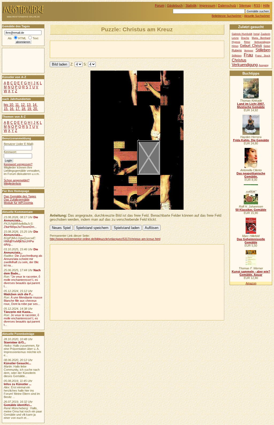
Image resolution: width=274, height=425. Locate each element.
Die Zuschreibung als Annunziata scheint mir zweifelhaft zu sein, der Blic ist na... (23, 260)
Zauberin (265, 34)
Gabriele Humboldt (242, 34)
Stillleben (237, 55)
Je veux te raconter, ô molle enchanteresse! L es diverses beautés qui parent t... (22, 319)
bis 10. (9, 105)
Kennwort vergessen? (18, 164)
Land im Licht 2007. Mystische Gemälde (251, 105)
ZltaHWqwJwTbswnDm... (20, 226)
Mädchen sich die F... (18, 294)
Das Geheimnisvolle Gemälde (251, 241)
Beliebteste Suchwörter (227, 15)
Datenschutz (227, 5)
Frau (248, 55)
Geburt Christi (251, 46)
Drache (245, 38)
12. (23, 105)
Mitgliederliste (12, 183)
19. (29, 109)
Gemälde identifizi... (18, 405)
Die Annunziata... (21, 219)
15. (6, 109)
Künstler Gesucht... (17, 363)
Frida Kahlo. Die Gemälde (251, 140)
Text (35, 38)
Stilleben (263, 50)
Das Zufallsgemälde (16, 199)
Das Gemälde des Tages (20, 196)
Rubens (237, 50)
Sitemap (245, 5)
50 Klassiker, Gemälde (250, 209)
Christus (239, 60)
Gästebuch (175, 5)
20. (35, 109)
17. (18, 109)
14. (35, 105)
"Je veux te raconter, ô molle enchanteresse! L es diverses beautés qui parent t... (22, 281)
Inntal (256, 34)
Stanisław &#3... (15, 342)
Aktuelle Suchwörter (257, 15)
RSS (257, 5)
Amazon (251, 283)
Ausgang (263, 65)
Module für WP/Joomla (18, 202)
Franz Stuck (262, 55)
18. (23, 109)
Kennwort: (10, 152)
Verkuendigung (245, 64)
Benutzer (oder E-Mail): (19, 144)
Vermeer (248, 50)
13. (29, 105)
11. (17, 105)
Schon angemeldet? (16, 180)
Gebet (267, 46)
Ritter (247, 42)
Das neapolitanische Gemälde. (251, 175)
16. (12, 109)
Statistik (191, 5)
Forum (159, 5)
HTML (22, 38)
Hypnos (236, 42)
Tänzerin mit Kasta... (18, 311)
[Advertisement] (112, 49)
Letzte (235, 38)
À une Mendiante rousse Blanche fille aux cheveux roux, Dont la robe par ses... (23, 300)
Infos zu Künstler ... (17, 384)
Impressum (207, 5)
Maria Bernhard (261, 38)
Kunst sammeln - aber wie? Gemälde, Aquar (251, 273)
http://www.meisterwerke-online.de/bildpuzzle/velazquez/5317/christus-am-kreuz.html (105, 238)
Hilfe (266, 5)
